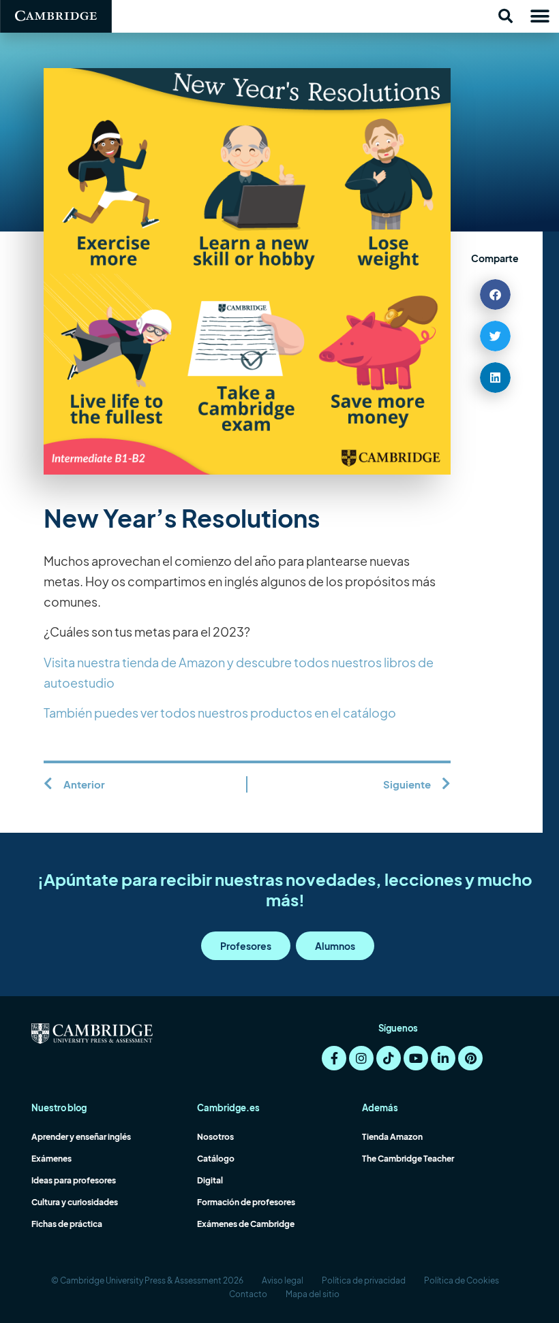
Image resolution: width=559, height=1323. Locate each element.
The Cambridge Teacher (408, 1158)
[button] (505, 16)
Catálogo (216, 1158)
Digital (210, 1180)
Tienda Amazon (392, 1137)
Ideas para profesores (73, 1180)
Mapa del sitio (312, 1294)
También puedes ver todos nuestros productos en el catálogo (220, 712)
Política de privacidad (364, 1280)
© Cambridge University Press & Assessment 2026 (147, 1280)
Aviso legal (282, 1280)
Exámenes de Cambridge (245, 1224)
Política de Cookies (461, 1280)
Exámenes (51, 1158)
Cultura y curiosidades (74, 1202)
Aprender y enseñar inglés (81, 1137)
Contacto (248, 1294)
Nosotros (215, 1137)
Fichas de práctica (66, 1224)
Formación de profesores (246, 1202)
